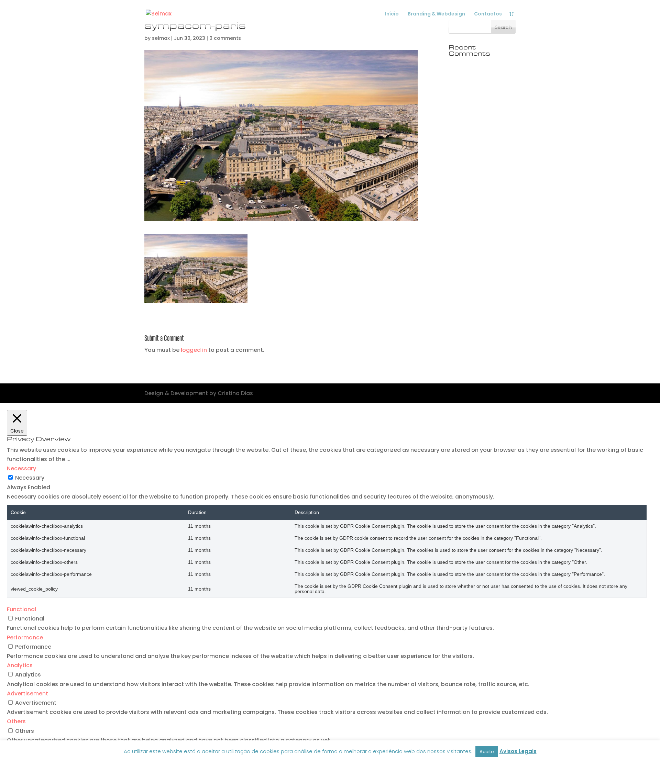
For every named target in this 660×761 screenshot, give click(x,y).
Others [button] (16, 721)
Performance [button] (25, 637)
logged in (194, 350)
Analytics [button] (20, 665)
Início (392, 14)
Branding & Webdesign (436, 14)
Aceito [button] (487, 751)
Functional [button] (21, 609)
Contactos (488, 14)
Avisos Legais (518, 751)
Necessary (29, 478)
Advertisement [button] (27, 693)
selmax (161, 38)
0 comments (225, 38)
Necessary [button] (21, 468)
